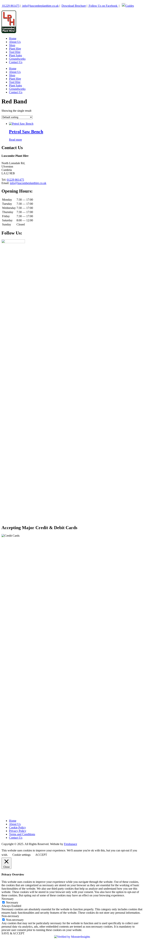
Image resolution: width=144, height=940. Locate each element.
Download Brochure (74, 5)
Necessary (12, 902)
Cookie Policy (17, 827)
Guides (129, 5)
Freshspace (70, 844)
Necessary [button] (8, 898)
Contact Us (15, 62)
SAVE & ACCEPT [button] (13, 933)
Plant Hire (15, 48)
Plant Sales (15, 55)
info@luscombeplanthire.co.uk (40, 5)
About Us (15, 41)
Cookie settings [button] (21, 854)
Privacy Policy (17, 830)
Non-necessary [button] (10, 916)
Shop (12, 45)
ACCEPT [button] (41, 854)
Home (12, 38)
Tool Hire (14, 52)
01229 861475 (11, 5)
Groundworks (17, 58)
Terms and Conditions (22, 834)
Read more (15, 139)
